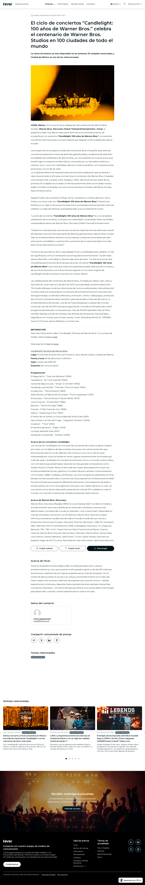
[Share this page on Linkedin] (49, 640)
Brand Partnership (104, 854)
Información (62, 4)
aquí (56, 344)
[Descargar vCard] (67, 610)
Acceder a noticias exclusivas (80, 862)
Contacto (91, 4)
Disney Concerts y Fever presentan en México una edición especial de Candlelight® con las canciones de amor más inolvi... (24, 738)
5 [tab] (79, 758)
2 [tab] (69, 758)
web (55, 337)
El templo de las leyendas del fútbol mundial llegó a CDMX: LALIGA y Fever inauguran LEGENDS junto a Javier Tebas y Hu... (117, 738)
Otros (99, 857)
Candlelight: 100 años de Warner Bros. (49, 351)
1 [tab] (66, 758)
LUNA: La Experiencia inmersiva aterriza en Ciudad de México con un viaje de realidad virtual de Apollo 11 (70, 738)
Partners (100, 851)
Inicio (75, 845)
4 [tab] (75, 758)
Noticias (49, 4)
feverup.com (134, 4)
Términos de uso (62, 874)
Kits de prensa (77, 4)
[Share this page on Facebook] (57, 640)
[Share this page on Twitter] (41, 640)
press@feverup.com (42, 621)
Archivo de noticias (80, 848)
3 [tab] (72, 758)
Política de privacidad (48, 874)
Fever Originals (38, 657)
